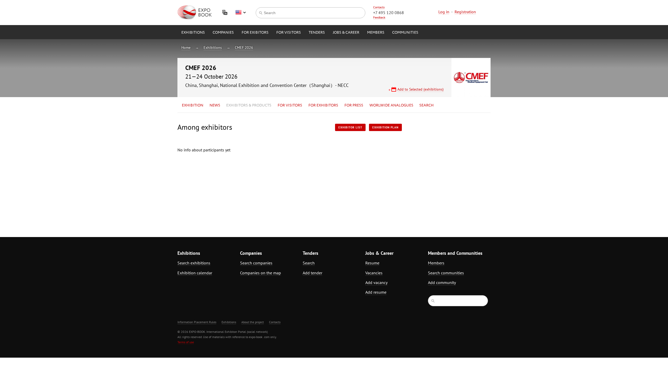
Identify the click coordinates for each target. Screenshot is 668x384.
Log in (443, 11)
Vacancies (374, 272)
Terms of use (185, 342)
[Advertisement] (445, 169)
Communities (405, 32)
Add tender (312, 272)
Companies (223, 32)
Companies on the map (260, 272)
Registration (465, 11)
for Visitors (288, 32)
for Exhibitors (323, 105)
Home (185, 47)
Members (375, 32)
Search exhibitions (193, 262)
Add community (442, 282)
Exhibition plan (385, 127)
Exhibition (192, 105)
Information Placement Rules (196, 322)
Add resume (375, 292)
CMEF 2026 (244, 47)
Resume (372, 262)
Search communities (446, 272)
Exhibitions (193, 32)
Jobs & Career (346, 32)
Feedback (379, 17)
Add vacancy (376, 282)
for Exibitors (255, 32)
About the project (252, 322)
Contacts (379, 7)
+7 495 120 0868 (388, 12)
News (215, 105)
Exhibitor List (350, 127)
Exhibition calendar (194, 272)
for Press (353, 105)
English (240, 12)
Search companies (256, 262)
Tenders (317, 32)
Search (426, 105)
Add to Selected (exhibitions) (420, 89)
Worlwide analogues (391, 105)
